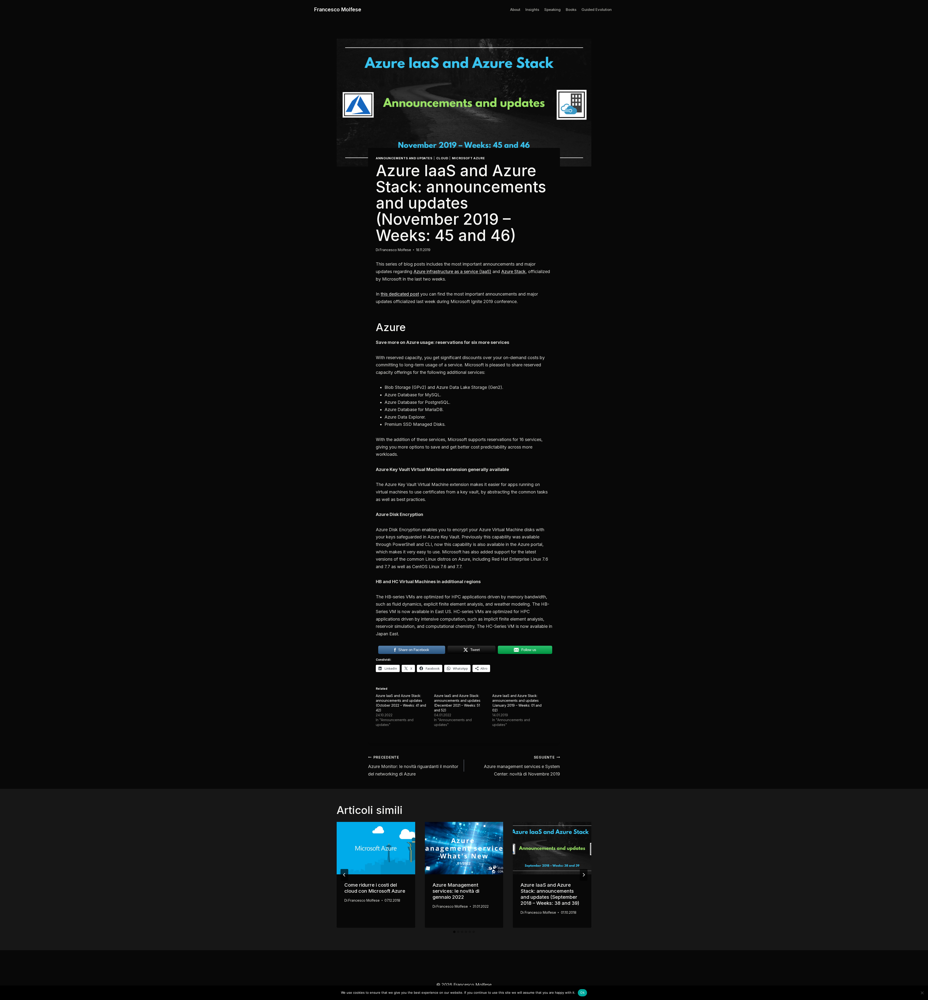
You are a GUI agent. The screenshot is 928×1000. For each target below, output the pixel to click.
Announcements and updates (404, 158)
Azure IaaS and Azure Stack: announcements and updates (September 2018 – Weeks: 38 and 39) (550, 894)
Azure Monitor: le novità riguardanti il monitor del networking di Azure (413, 765)
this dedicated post (400, 294)
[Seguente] (583, 875)
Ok (582, 992)
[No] (922, 992)
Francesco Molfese (395, 250)
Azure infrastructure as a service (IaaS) (452, 271)
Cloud (442, 158)
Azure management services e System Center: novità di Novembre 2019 (522, 765)
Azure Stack (513, 271)
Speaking (552, 9)
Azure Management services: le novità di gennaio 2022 (456, 891)
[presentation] (376, 848)
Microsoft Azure (468, 158)
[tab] (454, 932)
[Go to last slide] (344, 875)
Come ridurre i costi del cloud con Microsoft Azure (374, 888)
